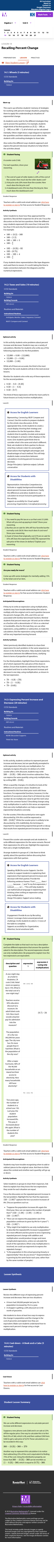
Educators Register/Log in (41, 9)
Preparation (10, 58)
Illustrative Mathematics (19, 1511)
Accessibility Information (32, 1506)
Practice (35, 58)
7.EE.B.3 (9, 85)
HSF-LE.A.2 (10, 304)
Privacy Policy (17, 1506)
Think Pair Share (12, 740)
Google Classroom (44, 7)
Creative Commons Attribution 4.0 (18, 1513)
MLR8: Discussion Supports (16, 736)
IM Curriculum (45, 1)
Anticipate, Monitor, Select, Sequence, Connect (23, 317)
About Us (47, 3)
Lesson (23, 58)
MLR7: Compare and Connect (17, 321)
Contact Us (46, 5)
